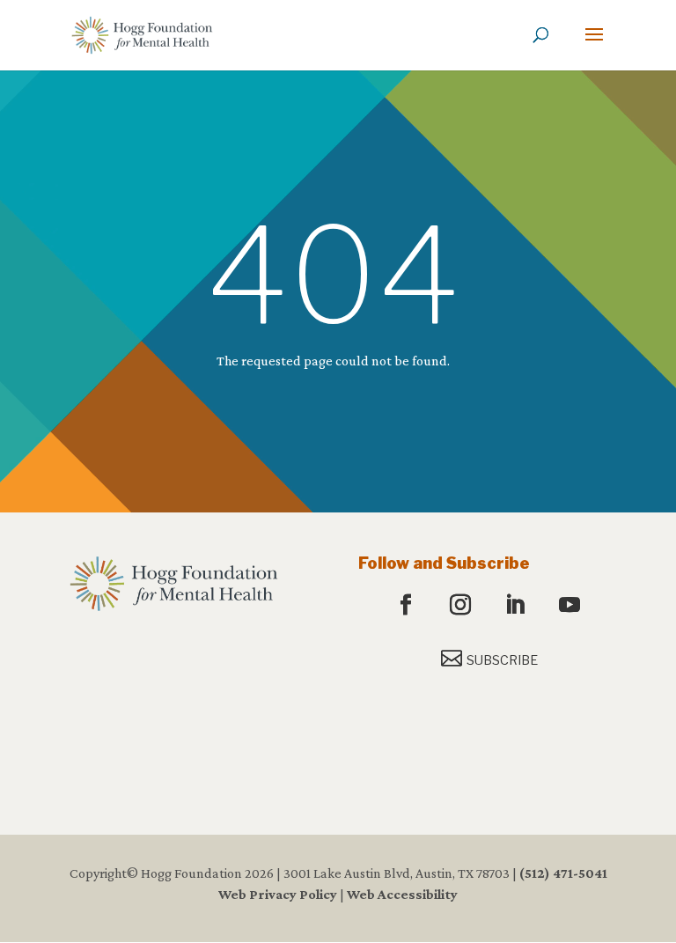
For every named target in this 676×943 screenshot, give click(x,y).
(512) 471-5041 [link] (563, 873)
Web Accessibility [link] (402, 894)
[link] (142, 34)
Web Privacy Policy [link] (277, 894)
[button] (594, 45)
